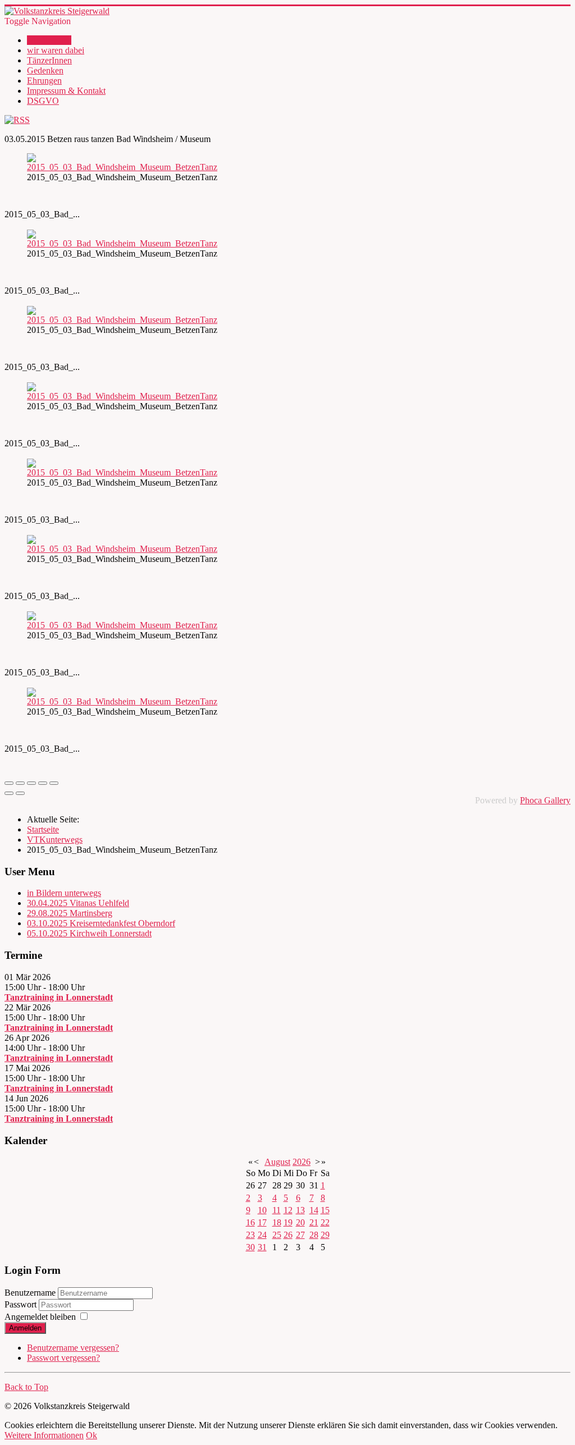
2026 (302, 1162)
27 (300, 1235)
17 (262, 1222)
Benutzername (30, 1292)
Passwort (21, 1304)
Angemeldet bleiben (40, 1316)
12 (288, 1210)
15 (325, 1210)
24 (262, 1235)
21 (313, 1222)
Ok (91, 1435)
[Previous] (8, 793)
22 (325, 1222)
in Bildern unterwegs (64, 893)
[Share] (20, 783)
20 (300, 1222)
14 (313, 1210)
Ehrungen (44, 80)
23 (250, 1235)
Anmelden (25, 1328)
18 (276, 1222)
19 (288, 1222)
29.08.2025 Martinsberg (69, 913)
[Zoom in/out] (42, 783)
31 (262, 1247)
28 (313, 1235)
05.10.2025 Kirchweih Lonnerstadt (89, 933)
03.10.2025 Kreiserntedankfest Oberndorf (101, 923)
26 (288, 1235)
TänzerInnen (49, 60)
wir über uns (49, 40)
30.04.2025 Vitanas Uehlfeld (78, 903)
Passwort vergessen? (63, 1357)
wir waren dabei (55, 50)
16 (250, 1222)
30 (250, 1247)
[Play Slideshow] (53, 783)
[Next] (20, 793)
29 (325, 1235)
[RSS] (17, 120)
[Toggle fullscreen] (31, 783)
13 (300, 1210)
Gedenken (45, 70)
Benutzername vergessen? (73, 1347)
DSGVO (43, 101)
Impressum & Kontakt (66, 90)
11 (276, 1210)
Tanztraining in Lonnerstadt (58, 997)
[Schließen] (8, 783)
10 (262, 1210)
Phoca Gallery (545, 800)
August (277, 1162)
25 (276, 1235)
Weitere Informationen (44, 1435)
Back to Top (26, 1387)
